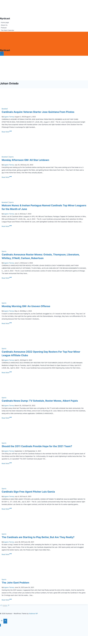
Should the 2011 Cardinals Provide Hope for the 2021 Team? (37, 446)
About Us (4, 25)
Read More (7, 132)
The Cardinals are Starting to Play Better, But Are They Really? (38, 537)
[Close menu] (0, 625)
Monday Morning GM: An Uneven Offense (26, 306)
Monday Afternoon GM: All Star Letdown (25, 160)
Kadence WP (33, 613)
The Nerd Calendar (7, 30)
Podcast (4, 28)
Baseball (5, 109)
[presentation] (44, 97)
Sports (11, 157)
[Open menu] (2, 54)
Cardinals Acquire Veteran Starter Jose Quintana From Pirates (38, 111)
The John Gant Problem (15, 582)
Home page (5, 22)
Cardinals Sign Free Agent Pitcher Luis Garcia (28, 491)
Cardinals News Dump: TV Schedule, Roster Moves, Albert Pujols (40, 400)
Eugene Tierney (8, 117)
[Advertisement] (44, 69)
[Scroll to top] (1, 621)
